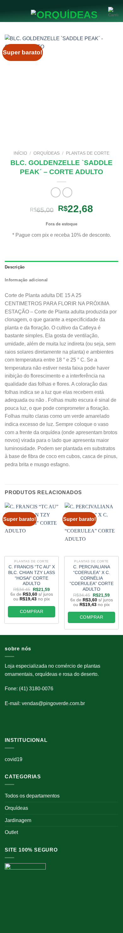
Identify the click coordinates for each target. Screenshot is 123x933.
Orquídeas (16, 808)
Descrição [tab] (15, 267)
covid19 (13, 759)
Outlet (11, 832)
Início (20, 153)
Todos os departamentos (32, 795)
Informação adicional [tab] (26, 280)
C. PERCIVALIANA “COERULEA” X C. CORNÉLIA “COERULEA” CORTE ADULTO (92, 578)
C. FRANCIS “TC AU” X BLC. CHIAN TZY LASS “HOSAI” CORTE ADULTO (31, 575)
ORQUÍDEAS (46, 153)
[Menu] (8, 12)
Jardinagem (18, 820)
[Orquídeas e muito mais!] (61, 14)
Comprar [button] (31, 611)
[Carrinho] (113, 12)
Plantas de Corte (87, 153)
